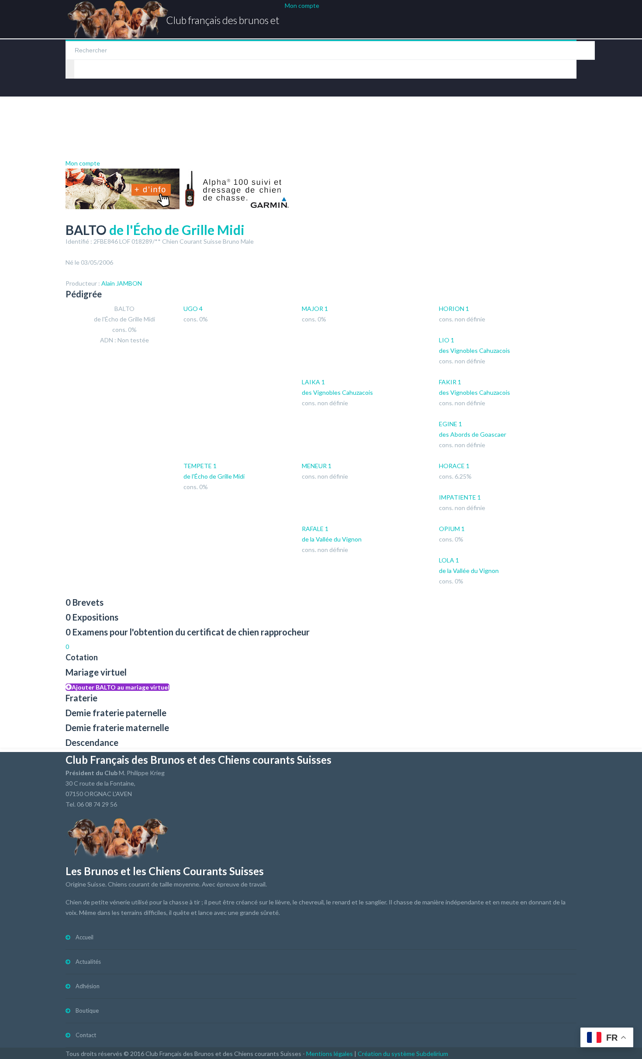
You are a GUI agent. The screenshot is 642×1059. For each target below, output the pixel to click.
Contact (90, 142)
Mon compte (302, 5)
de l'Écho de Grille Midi (177, 230)
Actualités (85, 111)
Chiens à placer (404, 111)
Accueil (84, 937)
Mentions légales (329, 1053)
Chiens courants (152, 111)
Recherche (227, 111)
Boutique (523, 111)
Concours (281, 111)
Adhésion (88, 986)
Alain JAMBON (121, 283)
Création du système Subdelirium (403, 1053)
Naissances (468, 111)
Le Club (338, 111)
